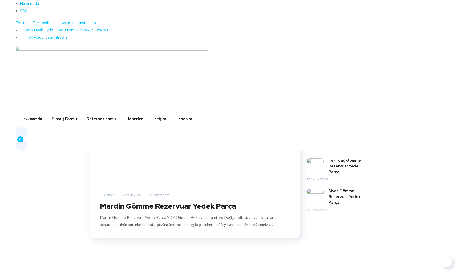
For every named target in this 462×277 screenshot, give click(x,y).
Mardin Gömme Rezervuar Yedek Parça (168, 206)
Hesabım (184, 119)
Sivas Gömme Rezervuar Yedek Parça (344, 196)
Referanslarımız (102, 119)
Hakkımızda (31, 119)
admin (109, 195)
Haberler (134, 119)
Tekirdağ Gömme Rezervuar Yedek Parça (344, 166)
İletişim (159, 119)
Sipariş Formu (64, 119)
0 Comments (159, 195)
